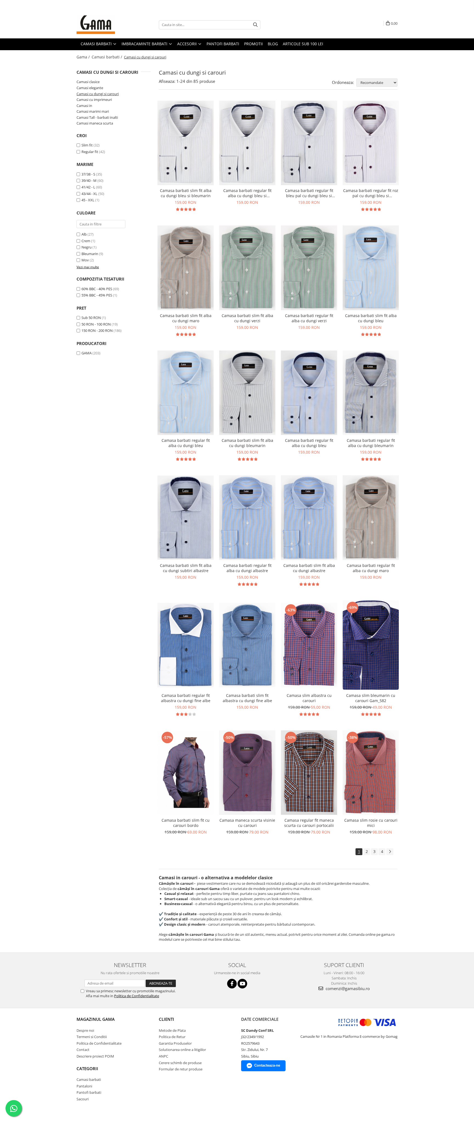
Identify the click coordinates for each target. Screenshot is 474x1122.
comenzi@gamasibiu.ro (347, 988)
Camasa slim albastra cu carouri (309, 698)
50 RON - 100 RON (96, 324)
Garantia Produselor (175, 1043)
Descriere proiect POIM (95, 1056)
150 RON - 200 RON (97, 330)
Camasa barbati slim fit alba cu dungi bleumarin (247, 443)
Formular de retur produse (180, 1069)
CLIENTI (166, 1019)
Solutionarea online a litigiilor (182, 1049)
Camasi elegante (90, 87)
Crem (85, 240)
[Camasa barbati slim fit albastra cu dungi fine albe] (247, 645)
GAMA (86, 353)
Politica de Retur (172, 1036)
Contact (83, 1049)
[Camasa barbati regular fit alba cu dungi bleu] (185, 393)
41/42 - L (88, 187)
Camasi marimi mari (93, 111)
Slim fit (87, 145)
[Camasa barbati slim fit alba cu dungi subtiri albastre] (185, 518)
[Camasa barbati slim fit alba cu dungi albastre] (309, 517)
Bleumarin (89, 253)
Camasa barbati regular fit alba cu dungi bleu (186, 443)
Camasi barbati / (107, 57)
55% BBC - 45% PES (96, 295)
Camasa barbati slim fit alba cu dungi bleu (371, 318)
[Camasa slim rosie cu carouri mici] (371, 772)
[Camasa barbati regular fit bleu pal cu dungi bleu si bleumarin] (309, 143)
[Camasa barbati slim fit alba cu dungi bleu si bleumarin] (185, 143)
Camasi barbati (89, 1079)
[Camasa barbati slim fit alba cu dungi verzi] (247, 267)
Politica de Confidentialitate (136, 995)
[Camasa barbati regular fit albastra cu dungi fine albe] (185, 645)
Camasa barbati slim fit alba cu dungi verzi (247, 318)
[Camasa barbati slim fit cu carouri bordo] (185, 772)
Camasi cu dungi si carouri (98, 93)
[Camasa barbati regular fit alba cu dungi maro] (371, 517)
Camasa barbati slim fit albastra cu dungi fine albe (247, 698)
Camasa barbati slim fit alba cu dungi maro (185, 318)
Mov (85, 260)
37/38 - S (88, 174)
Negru (86, 247)
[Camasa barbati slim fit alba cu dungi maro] (185, 267)
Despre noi (85, 1030)
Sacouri (83, 1098)
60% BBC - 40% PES (96, 288)
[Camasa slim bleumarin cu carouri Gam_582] (371, 645)
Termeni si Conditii (92, 1036)
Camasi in (84, 105)
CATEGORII (87, 1068)
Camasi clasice (88, 81)
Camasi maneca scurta (95, 123)
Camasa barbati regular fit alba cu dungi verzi (309, 318)
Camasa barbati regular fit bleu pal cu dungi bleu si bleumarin (309, 193)
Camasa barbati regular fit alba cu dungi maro (371, 568)
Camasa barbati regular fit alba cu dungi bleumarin (371, 443)
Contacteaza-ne (267, 1065)
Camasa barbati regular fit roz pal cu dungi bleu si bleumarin (370, 193)
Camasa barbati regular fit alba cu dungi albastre (247, 568)
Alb (84, 234)
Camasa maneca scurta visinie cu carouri (247, 823)
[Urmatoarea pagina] (389, 851)
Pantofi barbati (89, 1092)
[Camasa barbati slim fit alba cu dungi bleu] (371, 267)
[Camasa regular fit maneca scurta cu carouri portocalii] (309, 772)
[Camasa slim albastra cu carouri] (309, 645)
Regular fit (89, 151)
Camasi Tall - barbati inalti (97, 117)
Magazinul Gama (96, 1019)
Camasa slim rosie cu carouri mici (370, 823)
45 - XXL (87, 199)
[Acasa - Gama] (104, 24)
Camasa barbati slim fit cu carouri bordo (186, 823)
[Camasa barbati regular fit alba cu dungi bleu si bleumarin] (247, 143)
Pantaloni (84, 1086)
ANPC (163, 1056)
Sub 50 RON (91, 317)
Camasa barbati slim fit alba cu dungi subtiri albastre (185, 568)
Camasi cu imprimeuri (94, 99)
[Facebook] (232, 983)
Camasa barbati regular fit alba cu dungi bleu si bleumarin (247, 193)
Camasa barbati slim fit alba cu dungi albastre (309, 568)
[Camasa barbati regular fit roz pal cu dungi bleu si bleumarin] (371, 143)
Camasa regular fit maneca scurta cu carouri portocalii (309, 823)
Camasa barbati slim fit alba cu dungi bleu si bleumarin (185, 193)
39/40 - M (89, 180)
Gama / (84, 57)
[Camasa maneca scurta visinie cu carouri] (247, 772)
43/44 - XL (89, 193)
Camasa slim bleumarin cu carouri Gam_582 (370, 698)
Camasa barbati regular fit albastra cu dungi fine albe (185, 698)
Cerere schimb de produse (180, 1062)
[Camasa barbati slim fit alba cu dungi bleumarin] (247, 393)
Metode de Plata (172, 1030)
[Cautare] (255, 24)
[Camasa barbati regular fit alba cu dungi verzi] (309, 267)
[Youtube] (242, 983)
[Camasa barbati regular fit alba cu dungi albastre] (247, 517)
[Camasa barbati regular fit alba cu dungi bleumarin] (371, 393)
